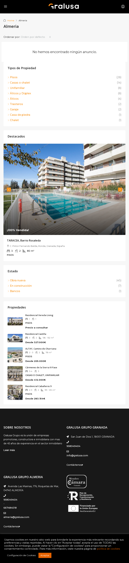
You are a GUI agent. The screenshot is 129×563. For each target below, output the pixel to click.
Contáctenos (74, 464)
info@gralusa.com (77, 455)
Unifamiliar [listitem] (17, 88)
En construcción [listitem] (21, 285)
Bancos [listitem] (15, 291)
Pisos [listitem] (13, 77)
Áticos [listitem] (14, 98)
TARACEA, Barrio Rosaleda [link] (24, 240)
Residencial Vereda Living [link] (39, 315)
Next (120, 190)
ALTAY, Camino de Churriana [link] (40, 348)
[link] (64, 189)
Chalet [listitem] (14, 120)
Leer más (9, 450)
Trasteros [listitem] (16, 104)
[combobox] (35, 37)
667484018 (10, 507)
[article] (64, 202)
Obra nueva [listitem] (18, 280)
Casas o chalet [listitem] (20, 82)
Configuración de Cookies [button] (21, 555)
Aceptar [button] (44, 555)
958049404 (73, 446)
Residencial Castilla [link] (35, 333)
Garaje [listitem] (14, 109)
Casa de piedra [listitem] (20, 114)
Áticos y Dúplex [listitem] (20, 93)
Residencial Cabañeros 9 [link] (38, 386)
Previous (9, 190)
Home (10, 20)
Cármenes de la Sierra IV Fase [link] (41, 367)
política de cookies (108, 548)
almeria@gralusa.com (16, 517)
